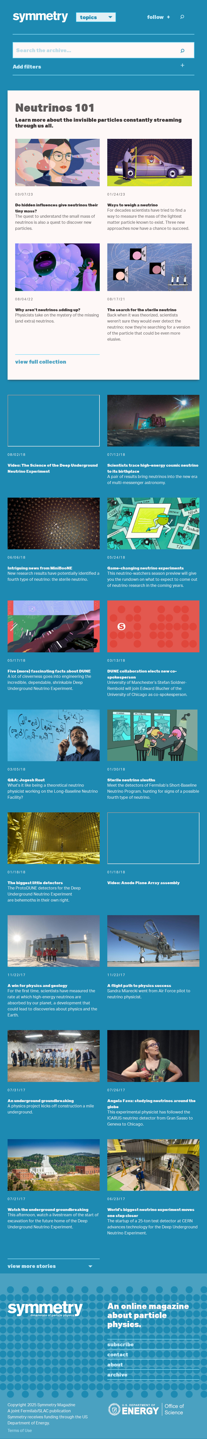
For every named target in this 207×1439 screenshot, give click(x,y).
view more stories (32, 1265)
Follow (155, 16)
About (115, 1364)
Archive (117, 1374)
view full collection (40, 361)
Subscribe (120, 1344)
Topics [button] (88, 17)
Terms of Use (20, 1431)
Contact (117, 1354)
